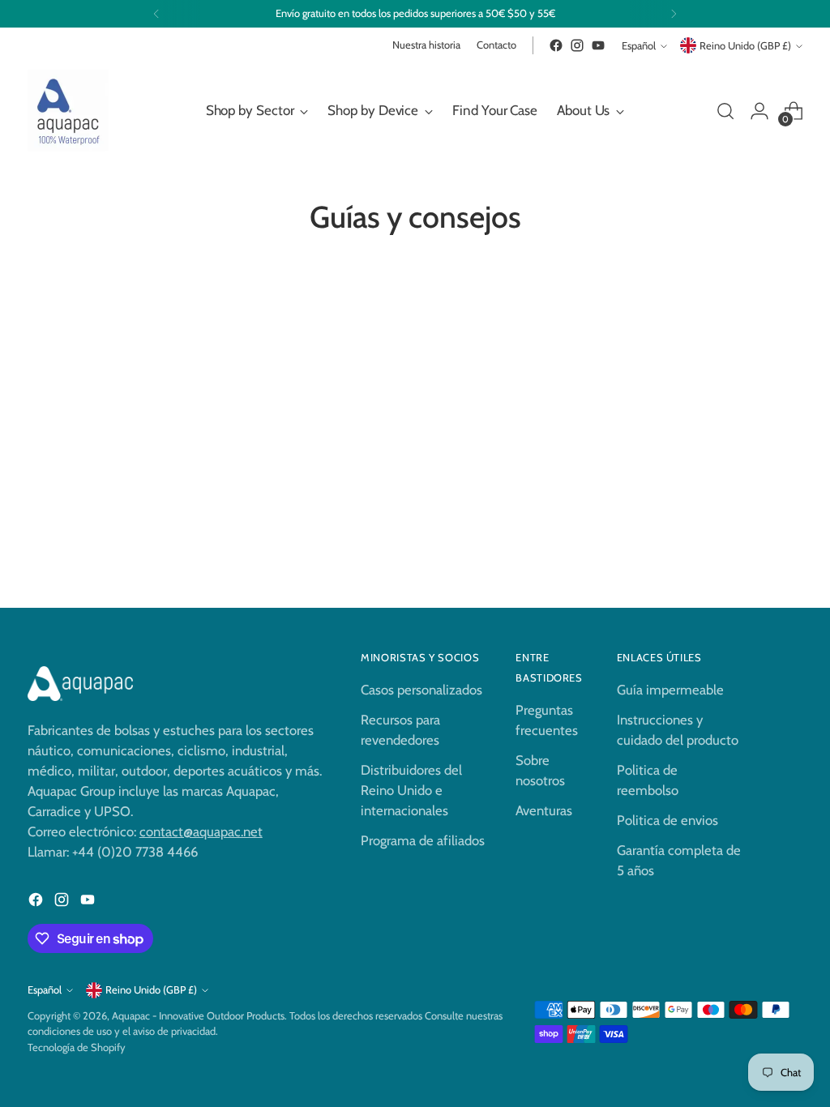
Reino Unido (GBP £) (745, 46)
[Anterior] (156, 14)
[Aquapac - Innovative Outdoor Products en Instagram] (577, 45)
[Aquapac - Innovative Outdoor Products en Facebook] (556, 45)
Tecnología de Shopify (77, 1047)
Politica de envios (667, 820)
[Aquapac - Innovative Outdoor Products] (68, 111)
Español (639, 46)
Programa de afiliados (423, 840)
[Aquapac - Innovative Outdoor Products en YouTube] (598, 45)
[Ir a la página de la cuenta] (759, 111)
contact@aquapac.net (201, 831)
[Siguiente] (673, 14)
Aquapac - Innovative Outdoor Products (198, 1016)
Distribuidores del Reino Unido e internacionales (411, 790)
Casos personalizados (421, 690)
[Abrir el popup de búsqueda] (725, 111)
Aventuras (544, 810)
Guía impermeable (670, 690)
